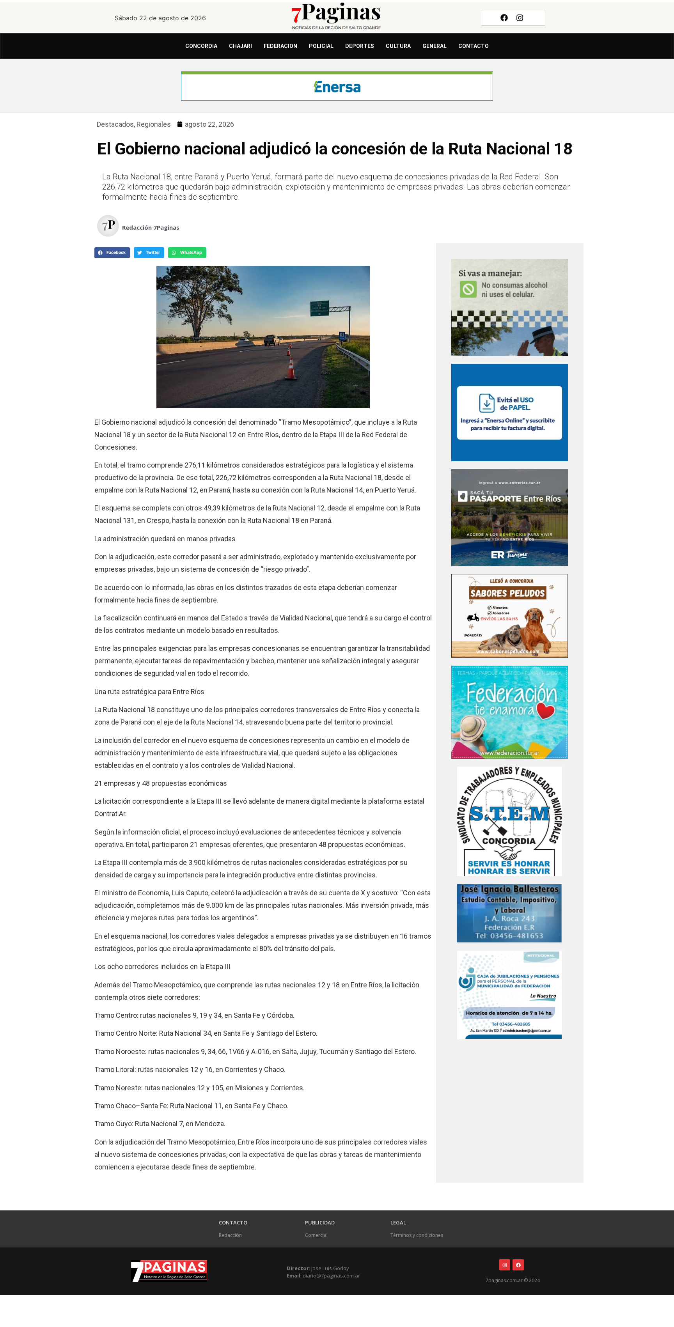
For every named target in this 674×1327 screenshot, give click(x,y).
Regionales (154, 124)
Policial (321, 46)
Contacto (473, 46)
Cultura (398, 46)
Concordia (201, 46)
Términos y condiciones (416, 1235)
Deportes (359, 46)
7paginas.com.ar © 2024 (513, 1280)
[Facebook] (504, 17)
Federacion (280, 46)
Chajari (240, 46)
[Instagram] (520, 17)
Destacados (115, 124)
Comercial (316, 1235)
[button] (112, 252)
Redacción (230, 1235)
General (434, 46)
